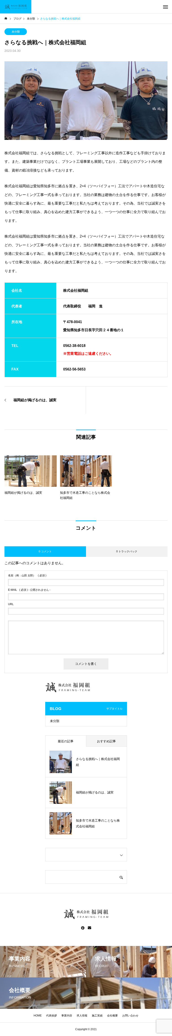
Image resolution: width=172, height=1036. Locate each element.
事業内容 (66, 1015)
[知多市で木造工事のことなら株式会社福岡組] (15, 6)
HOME (38, 1015)
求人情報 (82, 1015)
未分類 (16, 31)
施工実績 (97, 1015)
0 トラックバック (126, 551)
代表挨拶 (51, 1015)
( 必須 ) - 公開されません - (29, 590)
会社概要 (112, 1015)
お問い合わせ (130, 1015)
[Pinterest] (83, 928)
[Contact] (89, 928)
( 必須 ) (27, 575)
